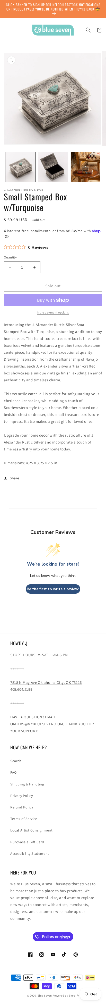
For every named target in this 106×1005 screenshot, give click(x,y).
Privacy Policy (21, 795)
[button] (6, 30)
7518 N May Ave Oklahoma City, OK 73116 (46, 682)
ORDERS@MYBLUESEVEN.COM (36, 723)
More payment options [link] (53, 312)
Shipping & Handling (27, 784)
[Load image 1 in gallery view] (20, 167)
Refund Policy (21, 807)
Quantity (10, 257)
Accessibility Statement (29, 853)
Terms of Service (23, 818)
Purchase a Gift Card (27, 842)
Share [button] (14, 478)
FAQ (13, 772)
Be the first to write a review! (53, 589)
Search (16, 761)
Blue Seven (45, 995)
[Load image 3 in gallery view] (85, 167)
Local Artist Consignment (31, 830)
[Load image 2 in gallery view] (53, 167)
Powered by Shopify (65, 995)
